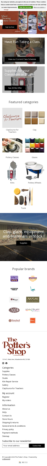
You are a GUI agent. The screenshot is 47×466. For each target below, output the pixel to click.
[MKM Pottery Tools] (32, 299)
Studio (5, 378)
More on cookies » (40, 7)
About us (6, 409)
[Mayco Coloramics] (14, 299)
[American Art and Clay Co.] (14, 278)
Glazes (34, 157)
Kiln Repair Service (10, 381)
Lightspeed (6, 459)
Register (5, 397)
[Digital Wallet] (25, 462)
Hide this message (25, 7)
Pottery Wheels (34, 182)
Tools (23, 208)
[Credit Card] (19, 462)
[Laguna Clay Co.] (32, 289)
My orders (6, 400)
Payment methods (10, 433)
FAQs (4, 412)
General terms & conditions (14, 426)
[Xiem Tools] (32, 320)
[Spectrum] (32, 310)
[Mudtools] (14, 310)
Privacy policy (8, 429)
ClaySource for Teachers (12, 131)
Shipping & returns (10, 422)
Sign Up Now (9, 27)
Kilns (12, 182)
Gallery (5, 385)
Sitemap (5, 436)
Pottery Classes (12, 157)
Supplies (23, 243)
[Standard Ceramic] (14, 320)
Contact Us (7, 415)
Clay (34, 130)
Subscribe (37, 445)
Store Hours (7, 419)
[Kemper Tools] (14, 289)
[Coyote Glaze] (32, 278)
